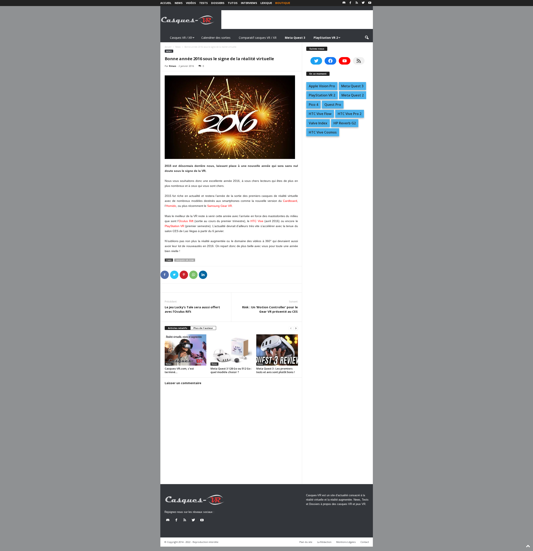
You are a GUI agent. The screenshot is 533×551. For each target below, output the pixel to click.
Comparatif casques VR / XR (257, 38)
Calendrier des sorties (215, 38)
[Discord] (343, 3)
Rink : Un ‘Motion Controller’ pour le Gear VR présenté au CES (270, 309)
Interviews (249, 3)
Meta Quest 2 (352, 95)
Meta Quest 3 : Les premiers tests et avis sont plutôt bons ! (275, 370)
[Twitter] (363, 3)
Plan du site (305, 542)
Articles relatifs (177, 328)
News (179, 3)
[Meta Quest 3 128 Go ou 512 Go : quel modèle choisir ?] (231, 350)
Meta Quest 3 (352, 86)
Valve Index (318, 123)
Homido (171, 205)
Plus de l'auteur (203, 328)
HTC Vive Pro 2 (349, 113)
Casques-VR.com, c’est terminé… (179, 370)
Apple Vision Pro (322, 86)
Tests (203, 3)
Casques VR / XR (181, 38)
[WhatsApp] (193, 275)
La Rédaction (324, 542)
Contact (364, 542)
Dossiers (217, 3)
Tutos (233, 3)
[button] (366, 37)
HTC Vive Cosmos (323, 132)
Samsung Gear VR (219, 205)
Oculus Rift (186, 221)
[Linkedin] (203, 275)
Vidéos (191, 3)
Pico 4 (313, 104)
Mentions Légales (346, 542)
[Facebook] (350, 3)
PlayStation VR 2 (322, 95)
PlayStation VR (174, 226)
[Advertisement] (297, 19)
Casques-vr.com (185, 260)
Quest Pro (332, 104)
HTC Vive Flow (320, 113)
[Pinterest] (184, 275)
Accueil (165, 3)
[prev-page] (291, 328)
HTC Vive (256, 221)
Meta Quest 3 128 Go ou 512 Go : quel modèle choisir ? (231, 370)
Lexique (266, 3)
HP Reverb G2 (345, 123)
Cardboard (290, 200)
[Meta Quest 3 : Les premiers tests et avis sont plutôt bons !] (277, 350)
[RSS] (356, 3)
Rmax (172, 65)
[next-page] (296, 328)
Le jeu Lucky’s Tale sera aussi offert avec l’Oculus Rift (192, 309)
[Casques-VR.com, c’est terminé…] (185, 350)
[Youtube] (369, 3)
